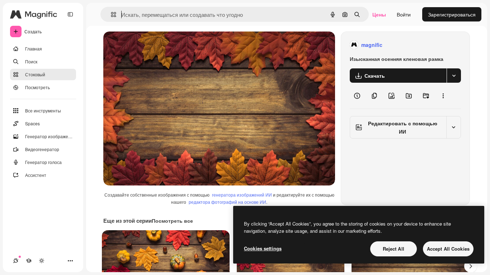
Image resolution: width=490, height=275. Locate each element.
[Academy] (28, 260)
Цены (379, 14)
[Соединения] (16, 260)
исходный (151, 45)
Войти (404, 14)
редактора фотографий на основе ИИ (227, 202)
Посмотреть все (172, 220)
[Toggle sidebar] (70, 14)
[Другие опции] (443, 95)
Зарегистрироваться (452, 14)
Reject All (393, 248)
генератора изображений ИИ (242, 195)
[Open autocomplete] (111, 14)
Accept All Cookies (448, 248)
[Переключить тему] (41, 260)
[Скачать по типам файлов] (454, 75)
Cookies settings (263, 248)
